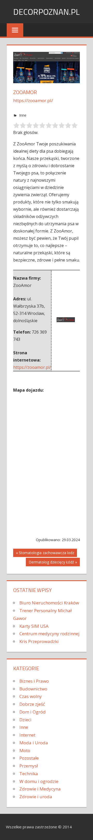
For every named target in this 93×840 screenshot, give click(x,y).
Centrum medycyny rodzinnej (49, 634)
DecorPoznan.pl (46, 11)
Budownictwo (33, 689)
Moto (24, 750)
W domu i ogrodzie (38, 781)
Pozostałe (29, 758)
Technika (28, 774)
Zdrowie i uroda (35, 797)
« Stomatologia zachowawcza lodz (45, 552)
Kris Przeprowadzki (39, 641)
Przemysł (28, 766)
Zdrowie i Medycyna (40, 789)
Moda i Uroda (33, 743)
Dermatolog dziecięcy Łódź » (53, 562)
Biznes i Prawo (34, 681)
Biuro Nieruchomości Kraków (49, 603)
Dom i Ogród (32, 712)
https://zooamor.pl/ (33, 100)
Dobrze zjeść (32, 704)
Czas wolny (30, 696)
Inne (22, 115)
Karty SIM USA (34, 626)
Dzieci (25, 720)
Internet (27, 735)
